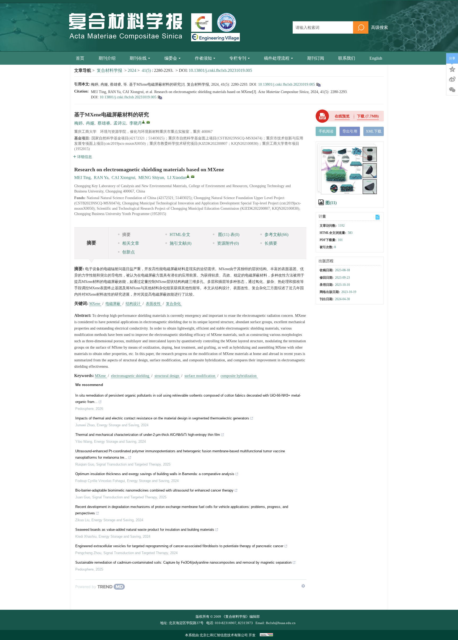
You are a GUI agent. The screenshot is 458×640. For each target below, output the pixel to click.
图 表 (228, 234)
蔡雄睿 (104, 123)
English (375, 58)
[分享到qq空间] (452, 69)
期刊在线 (138, 58)
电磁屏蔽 (113, 304)
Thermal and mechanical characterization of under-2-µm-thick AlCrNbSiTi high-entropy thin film (147, 435)
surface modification (200, 376)
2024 (132, 70)
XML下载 (373, 131)
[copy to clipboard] (159, 97)
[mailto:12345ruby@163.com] (148, 122)
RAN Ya (101, 177)
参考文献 (276, 234)
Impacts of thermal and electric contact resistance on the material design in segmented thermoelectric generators (162, 418)
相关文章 (130, 243)
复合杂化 (174, 304)
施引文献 (180, 243)
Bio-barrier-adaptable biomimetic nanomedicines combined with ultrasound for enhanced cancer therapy (154, 490)
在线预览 (342, 116)
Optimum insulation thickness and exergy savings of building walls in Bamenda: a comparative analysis (154, 474)
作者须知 (203, 58)
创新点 (128, 252)
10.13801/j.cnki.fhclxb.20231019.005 (220, 70)
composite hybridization (239, 376)
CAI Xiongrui (123, 177)
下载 (368, 116)
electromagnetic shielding (130, 376)
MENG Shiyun (151, 177)
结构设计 (134, 304)
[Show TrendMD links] (303, 586)
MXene (95, 304)
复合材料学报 (109, 70)
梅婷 (78, 123)
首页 (80, 58)
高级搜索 (379, 27)
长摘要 (271, 243)
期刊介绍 (107, 58)
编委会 (170, 58)
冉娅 (90, 123)
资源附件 (228, 243)
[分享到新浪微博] (452, 79)
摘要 (126, 234)
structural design (167, 376)
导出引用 (349, 131)
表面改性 (154, 304)
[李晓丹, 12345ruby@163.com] (143, 122)
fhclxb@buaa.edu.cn (281, 623)
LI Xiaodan (177, 177)
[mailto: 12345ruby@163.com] (193, 176)
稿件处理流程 (276, 58)
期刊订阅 (315, 58)
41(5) (147, 70)
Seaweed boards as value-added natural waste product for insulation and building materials (144, 530)
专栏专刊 (237, 58)
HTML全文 (180, 234)
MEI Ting (82, 177)
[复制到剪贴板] (318, 84)
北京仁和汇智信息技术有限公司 (224, 635)
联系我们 (346, 58)
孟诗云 (119, 123)
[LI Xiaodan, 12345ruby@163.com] (188, 176)
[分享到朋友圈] (452, 90)
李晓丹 (135, 123)
